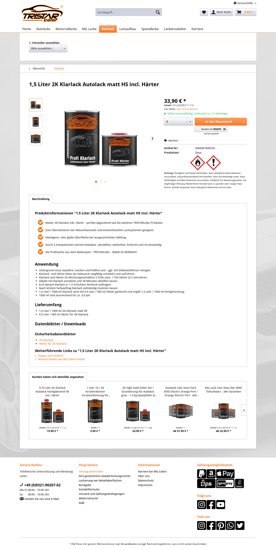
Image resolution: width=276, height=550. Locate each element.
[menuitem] (129, 12)
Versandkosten (129, 543)
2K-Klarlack (46, 340)
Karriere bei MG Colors (152, 471)
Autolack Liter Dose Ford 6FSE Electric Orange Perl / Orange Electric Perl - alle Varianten (181, 391)
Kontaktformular (89, 489)
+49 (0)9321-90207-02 (42, 485)
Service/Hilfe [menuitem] (245, 3)
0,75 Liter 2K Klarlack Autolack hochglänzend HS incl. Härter (52, 391)
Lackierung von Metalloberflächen (100, 480)
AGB (81, 503)
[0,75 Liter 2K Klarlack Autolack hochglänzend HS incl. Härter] (52, 411)
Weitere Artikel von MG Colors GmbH (61, 359)
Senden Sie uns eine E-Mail (41, 499)
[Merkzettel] (204, 12)
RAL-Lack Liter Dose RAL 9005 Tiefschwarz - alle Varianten (223, 389)
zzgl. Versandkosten (187, 109)
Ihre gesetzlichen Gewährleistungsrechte (104, 476)
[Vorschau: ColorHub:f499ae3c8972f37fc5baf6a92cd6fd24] (35, 138)
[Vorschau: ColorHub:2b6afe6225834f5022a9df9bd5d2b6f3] (35, 121)
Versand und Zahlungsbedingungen (101, 494)
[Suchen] (158, 12)
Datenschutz (146, 480)
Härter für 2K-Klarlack (53, 343)
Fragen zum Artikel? (50, 355)
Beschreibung (41, 199)
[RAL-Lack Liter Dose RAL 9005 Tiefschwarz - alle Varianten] (223, 411)
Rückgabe (85, 485)
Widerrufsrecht (88, 498)
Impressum (145, 485)
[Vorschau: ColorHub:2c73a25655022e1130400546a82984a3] (35, 104)
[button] (211, 131)
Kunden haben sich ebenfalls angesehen (58, 377)
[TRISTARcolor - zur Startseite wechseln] (42, 13)
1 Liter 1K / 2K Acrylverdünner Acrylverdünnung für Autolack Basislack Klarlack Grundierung (95, 391)
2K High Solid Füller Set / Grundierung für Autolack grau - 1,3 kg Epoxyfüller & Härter (138, 391)
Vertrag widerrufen (91, 471)
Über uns (144, 476)
